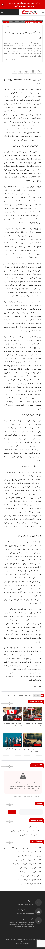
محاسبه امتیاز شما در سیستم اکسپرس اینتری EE (25, 831)
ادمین (6, 60)
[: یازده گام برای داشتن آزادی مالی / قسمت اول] (33, 71)
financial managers (24, 695)
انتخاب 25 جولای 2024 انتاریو (30, 883)
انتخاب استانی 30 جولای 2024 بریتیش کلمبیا (26, 863)
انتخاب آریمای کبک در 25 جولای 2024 (28, 867)
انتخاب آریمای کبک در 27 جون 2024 (28, 879)
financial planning (9, 695)
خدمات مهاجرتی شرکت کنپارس (30, 834)
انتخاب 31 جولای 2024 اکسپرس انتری (28, 859)
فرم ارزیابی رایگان (35, 827)
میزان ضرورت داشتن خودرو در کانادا (28, 875)
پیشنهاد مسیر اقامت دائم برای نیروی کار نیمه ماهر (24, 856)
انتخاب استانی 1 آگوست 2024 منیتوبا (28, 852)
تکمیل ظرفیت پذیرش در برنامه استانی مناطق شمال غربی (22, 848)
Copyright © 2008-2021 (12, 939)
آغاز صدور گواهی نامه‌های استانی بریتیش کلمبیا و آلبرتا (33, 750)
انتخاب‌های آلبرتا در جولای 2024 (30, 871)
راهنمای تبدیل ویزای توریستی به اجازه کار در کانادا (13, 724)
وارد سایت (20, 796)
